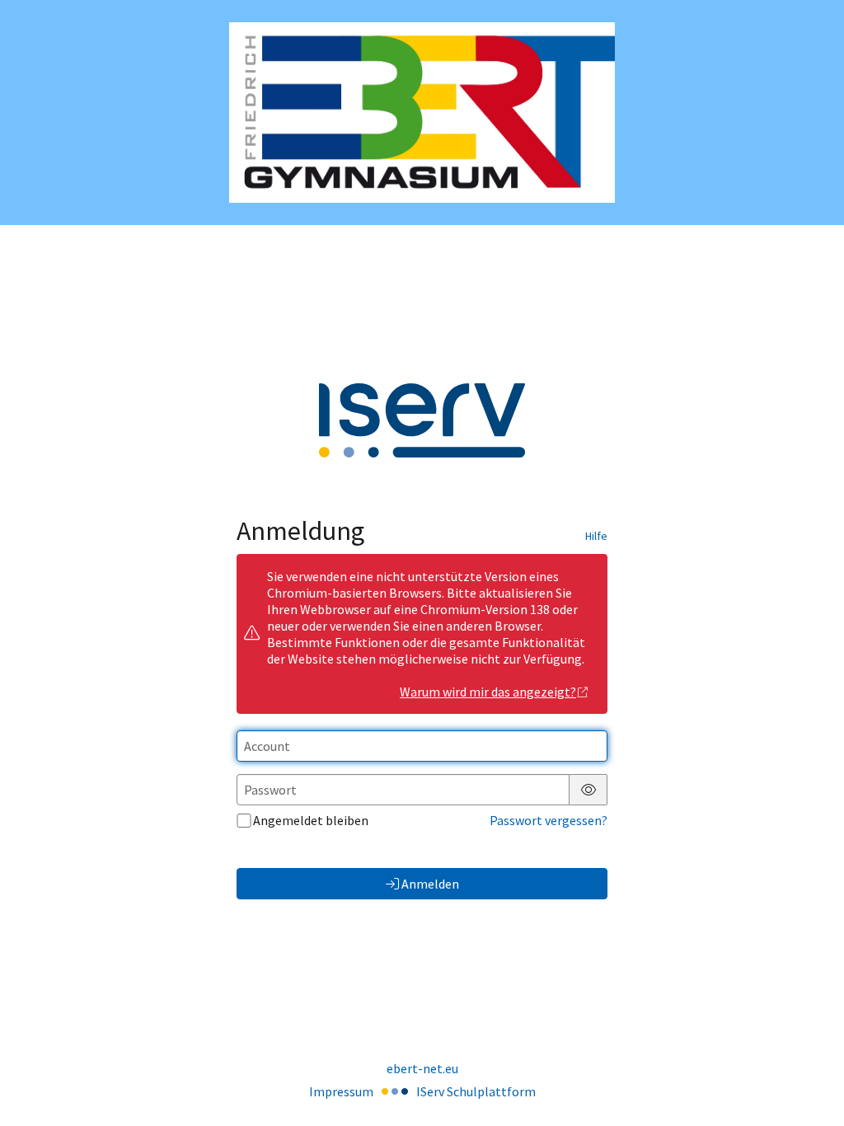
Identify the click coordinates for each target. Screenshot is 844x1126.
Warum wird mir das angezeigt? (488, 691)
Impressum (341, 1091)
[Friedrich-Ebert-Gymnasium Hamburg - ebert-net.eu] (422, 112)
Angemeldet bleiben (310, 820)
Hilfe (596, 535)
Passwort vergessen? (548, 820)
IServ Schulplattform (476, 1091)
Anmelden (430, 883)
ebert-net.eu (422, 1068)
